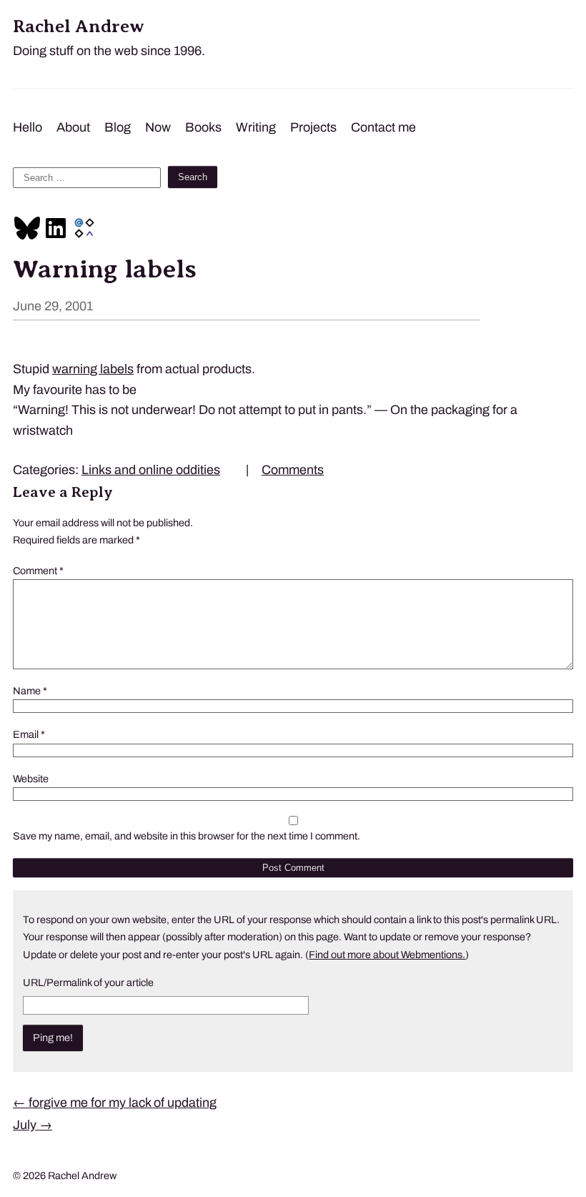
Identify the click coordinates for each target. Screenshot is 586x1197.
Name (30, 690)
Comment (38, 570)
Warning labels (105, 269)
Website (31, 778)
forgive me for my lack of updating (115, 1102)
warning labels (93, 369)
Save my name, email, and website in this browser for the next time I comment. (186, 836)
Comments (293, 470)
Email (29, 734)
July (32, 1125)
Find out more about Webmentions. (387, 954)
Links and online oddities (150, 470)
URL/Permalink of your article (88, 982)
